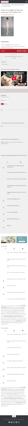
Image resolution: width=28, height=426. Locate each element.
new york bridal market (20, 318)
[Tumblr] (22, 51)
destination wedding (20, 311)
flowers (20, 313)
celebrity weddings (12, 311)
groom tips (5, 314)
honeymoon (9, 314)
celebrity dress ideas (19, 310)
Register (6, 104)
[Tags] (22, 249)
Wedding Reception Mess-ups (13, 218)
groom (2, 314)
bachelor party (13, 305)
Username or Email (5, 97)
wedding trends (20, 322)
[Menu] (26, 1)
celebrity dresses (11, 310)
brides (2, 310)
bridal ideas (18, 307)
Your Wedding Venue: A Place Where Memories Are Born (12, 123)
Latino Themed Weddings (12, 212)
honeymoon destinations (16, 314)
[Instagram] (26, 51)
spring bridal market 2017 (9, 321)
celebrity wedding (4, 311)
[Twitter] (20, 51)
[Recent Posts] (7, 162)
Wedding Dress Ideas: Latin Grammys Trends (16, 279)
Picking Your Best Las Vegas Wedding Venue (10, 139)
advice (2, 305)
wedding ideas (8, 322)
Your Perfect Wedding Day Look (13, 199)
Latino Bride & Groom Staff (8, 14)
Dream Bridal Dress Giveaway (13, 205)
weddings (14, 322)
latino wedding (6, 318)
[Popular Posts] (20, 162)
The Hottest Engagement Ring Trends (15, 361)
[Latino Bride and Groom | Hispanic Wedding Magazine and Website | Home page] (6, 2)
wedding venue (4, 324)
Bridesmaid (6, 310)
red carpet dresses (18, 319)
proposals (8, 319)
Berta (17, 305)
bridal (20, 305)
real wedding (12, 319)
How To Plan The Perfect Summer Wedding (16, 292)
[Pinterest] (24, 51)
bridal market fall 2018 (16, 309)
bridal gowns (10, 307)
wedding (18, 321)
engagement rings (4, 313)
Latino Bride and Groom (13, 316)
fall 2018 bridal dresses (13, 313)
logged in (9, 44)
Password (3, 100)
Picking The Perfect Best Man (13, 354)
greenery (23, 313)
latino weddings (12, 318)
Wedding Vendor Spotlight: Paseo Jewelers (15, 374)
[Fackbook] (18, 51)
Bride (23, 309)
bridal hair (14, 307)
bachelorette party (7, 305)
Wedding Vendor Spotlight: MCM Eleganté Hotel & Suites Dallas (14, 155)
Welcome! (9, 225)
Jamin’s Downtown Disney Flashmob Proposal (16, 367)
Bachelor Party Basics (11, 285)
